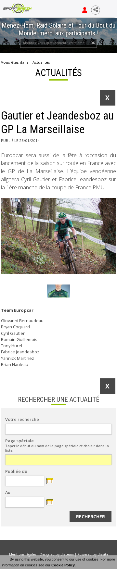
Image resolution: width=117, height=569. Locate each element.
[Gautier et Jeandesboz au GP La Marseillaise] (58, 236)
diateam (67, 554)
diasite (103, 554)
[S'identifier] (84, 10)
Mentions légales (22, 554)
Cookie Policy (63, 565)
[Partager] (95, 10)
